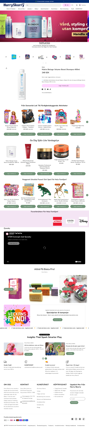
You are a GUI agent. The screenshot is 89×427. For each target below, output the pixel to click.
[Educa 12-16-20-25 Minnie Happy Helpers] (11, 190)
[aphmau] (78, 56)
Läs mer (29, 353)
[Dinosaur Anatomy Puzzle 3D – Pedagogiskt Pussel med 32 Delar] (28, 189)
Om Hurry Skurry (41, 388)
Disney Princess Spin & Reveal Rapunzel (11, 126)
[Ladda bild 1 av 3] (41, 40)
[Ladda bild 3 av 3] (46, 40)
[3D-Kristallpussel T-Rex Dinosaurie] (44, 190)
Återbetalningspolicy (42, 425)
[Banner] (18, 221)
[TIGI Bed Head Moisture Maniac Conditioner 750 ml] (78, 151)
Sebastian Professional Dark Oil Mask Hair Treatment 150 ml (44, 166)
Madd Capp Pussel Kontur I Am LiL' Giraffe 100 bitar (61, 200)
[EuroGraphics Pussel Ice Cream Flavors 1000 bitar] (78, 190)
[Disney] (65, 56)
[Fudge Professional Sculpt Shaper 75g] (61, 151)
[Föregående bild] (25, 1)
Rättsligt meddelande (71, 425)
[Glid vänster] (43, 63)
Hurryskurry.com (12, 425)
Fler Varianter (36, 290)
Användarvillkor (41, 401)
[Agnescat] (37, 56)
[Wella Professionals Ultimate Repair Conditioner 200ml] (28, 151)
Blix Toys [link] (12, 243)
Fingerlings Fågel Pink (78, 125)
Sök (67, 5)
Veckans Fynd (57, 319)
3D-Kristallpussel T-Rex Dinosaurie (44, 200)
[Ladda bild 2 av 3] (43, 40)
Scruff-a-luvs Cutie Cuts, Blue (61, 126)
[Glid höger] (46, 63)
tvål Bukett (66, 288)
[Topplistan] (51, 57)
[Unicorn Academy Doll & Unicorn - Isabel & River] (44, 116)
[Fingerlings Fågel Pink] (78, 116)
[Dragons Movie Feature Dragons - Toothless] (28, 116)
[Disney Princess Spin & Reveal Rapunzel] (11, 116)
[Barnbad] (24, 56)
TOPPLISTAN (44, 43)
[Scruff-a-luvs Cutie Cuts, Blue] (61, 116)
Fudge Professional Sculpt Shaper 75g (61, 160)
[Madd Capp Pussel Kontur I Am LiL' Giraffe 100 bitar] (61, 190)
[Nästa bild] (64, 1)
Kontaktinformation (59, 425)
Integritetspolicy (32, 425)
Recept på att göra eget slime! (75, 345)
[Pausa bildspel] (51, 40)
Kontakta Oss (40, 404)
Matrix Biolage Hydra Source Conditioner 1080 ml (11, 161)
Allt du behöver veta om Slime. (34, 345)
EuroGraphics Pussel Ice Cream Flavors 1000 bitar (78, 200)
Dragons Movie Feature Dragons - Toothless (28, 126)
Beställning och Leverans (43, 396)
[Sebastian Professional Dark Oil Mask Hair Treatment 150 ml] (44, 154)
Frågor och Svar (41, 393)
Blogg (38, 407)
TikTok (38, 390)
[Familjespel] (10, 56)
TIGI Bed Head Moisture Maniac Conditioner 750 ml (78, 161)
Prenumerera (74, 402)
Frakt (49, 77)
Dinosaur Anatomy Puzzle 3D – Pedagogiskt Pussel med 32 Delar (28, 199)
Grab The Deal (8, 288)
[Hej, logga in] (77, 5)
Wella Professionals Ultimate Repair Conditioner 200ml (28, 162)
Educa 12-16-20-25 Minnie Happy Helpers (11, 200)
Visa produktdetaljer (46, 92)
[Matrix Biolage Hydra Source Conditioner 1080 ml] (11, 151)
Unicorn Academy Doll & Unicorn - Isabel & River (44, 126)
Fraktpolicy (51, 425)
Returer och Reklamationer (44, 398)
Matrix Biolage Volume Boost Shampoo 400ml (61, 69)
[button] (82, 5)
